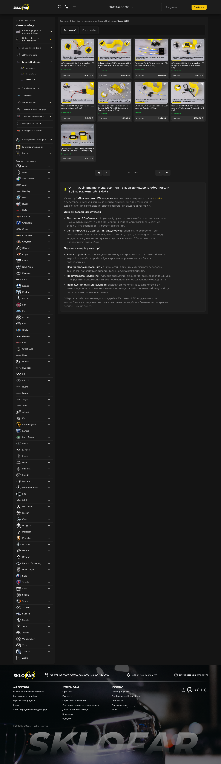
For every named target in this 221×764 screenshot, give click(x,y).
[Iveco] (49, 393)
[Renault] (49, 557)
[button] (51, 31)
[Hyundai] (49, 368)
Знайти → (199, 7)
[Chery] (49, 229)
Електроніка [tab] (89, 30)
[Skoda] (49, 595)
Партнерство (119, 705)
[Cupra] (49, 254)
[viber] (190, 690)
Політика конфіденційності (127, 696)
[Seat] (49, 588)
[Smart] (49, 601)
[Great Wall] (49, 349)
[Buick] (49, 204)
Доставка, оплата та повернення (80, 705)
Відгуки (66, 718)
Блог (114, 709)
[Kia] (49, 418)
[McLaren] (49, 481)
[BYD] (49, 210)
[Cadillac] (49, 216)
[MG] (49, 494)
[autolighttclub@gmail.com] (176, 675)
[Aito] (49, 172)
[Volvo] (49, 645)
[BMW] (49, 198)
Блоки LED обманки (107, 21)
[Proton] (49, 544)
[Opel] (49, 519)
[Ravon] (49, 551)
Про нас (67, 691)
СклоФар (158, 198)
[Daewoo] (49, 273)
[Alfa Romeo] (49, 179)
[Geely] (49, 330)
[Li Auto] (49, 450)
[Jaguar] (49, 399)
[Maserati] (49, 469)
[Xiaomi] (49, 652)
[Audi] (49, 185)
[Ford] (49, 311)
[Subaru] (49, 614)
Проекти (67, 696)
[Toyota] (49, 633)
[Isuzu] (49, 387)
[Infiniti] (49, 380)
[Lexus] (49, 443)
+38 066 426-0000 (99, 674)
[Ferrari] (49, 298)
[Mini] (49, 500)
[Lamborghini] (49, 425)
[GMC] (49, 343)
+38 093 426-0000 (59, 674)
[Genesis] (49, 336)
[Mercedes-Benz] (49, 488)
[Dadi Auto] (49, 267)
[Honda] (49, 361)
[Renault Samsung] (49, 563)
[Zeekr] (49, 658)
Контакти (67, 714)
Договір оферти (121, 691)
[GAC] (49, 324)
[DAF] (49, 279)
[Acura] (49, 166)
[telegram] (183, 690)
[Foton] (49, 317)
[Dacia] (49, 261)
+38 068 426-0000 (79, 674)
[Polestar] (49, 532)
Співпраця (117, 700)
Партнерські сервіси (74, 700)
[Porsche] (49, 538)
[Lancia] (49, 431)
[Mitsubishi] (49, 506)
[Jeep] (49, 406)
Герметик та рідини (24, 700)
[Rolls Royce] (49, 570)
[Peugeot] (49, 525)
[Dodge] (49, 292)
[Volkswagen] (49, 639)
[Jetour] (49, 412)
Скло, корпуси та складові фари (30, 709)
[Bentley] (49, 191)
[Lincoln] (49, 456)
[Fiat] (49, 305)
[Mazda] (49, 475)
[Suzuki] (49, 620)
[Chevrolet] (49, 235)
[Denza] (49, 286)
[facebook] (197, 690)
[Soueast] (49, 607)
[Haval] (49, 355)
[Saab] (49, 576)
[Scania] (49, 582)
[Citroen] (49, 248)
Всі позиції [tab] (70, 30)
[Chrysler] (49, 242)
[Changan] (49, 223)
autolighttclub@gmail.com (193, 674)
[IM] (49, 374)
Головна (64, 21)
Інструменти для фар (25, 696)
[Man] (49, 462)
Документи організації (75, 709)
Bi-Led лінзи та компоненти (83, 21)
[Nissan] (49, 513)
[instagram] (203, 690)
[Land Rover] (49, 437)
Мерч (16, 705)
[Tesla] (49, 626)
